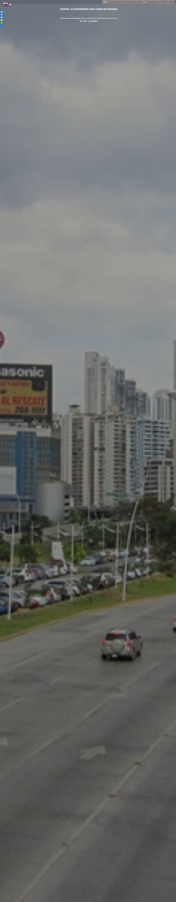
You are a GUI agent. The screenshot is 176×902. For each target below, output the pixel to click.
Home (104, 2)
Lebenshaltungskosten (153, 2)
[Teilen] (1, 25)
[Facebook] (1, 14)
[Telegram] (1, 12)
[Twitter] (1, 17)
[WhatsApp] (1, 23)
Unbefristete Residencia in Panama (133, 2)
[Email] (1, 20)
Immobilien (164, 2)
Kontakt (171, 2)
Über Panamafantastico (114, 2)
